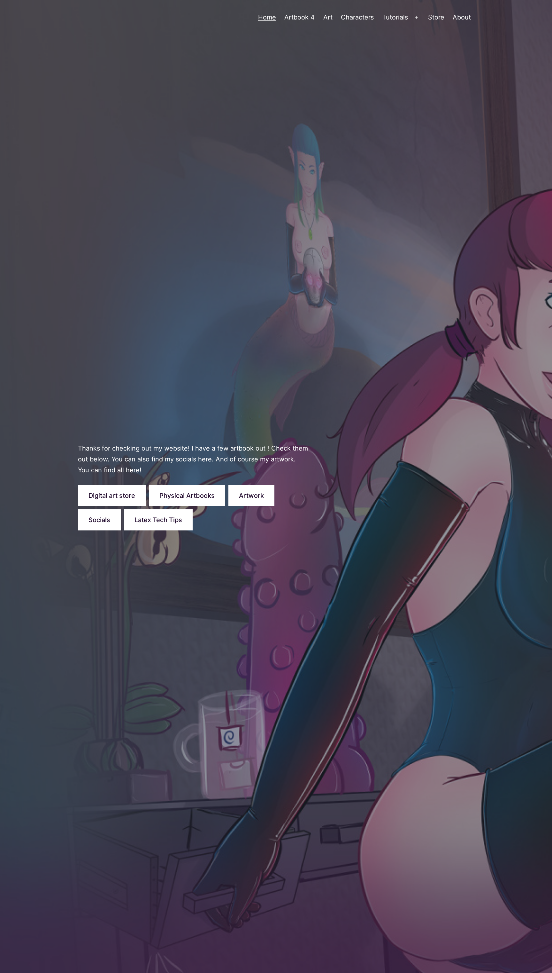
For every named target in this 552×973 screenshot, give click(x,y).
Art (328, 17)
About (462, 17)
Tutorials (395, 17)
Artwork (251, 495)
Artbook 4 (299, 17)
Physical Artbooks (187, 495)
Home (267, 17)
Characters (357, 17)
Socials (99, 520)
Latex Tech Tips (158, 520)
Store (436, 17)
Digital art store (111, 495)
